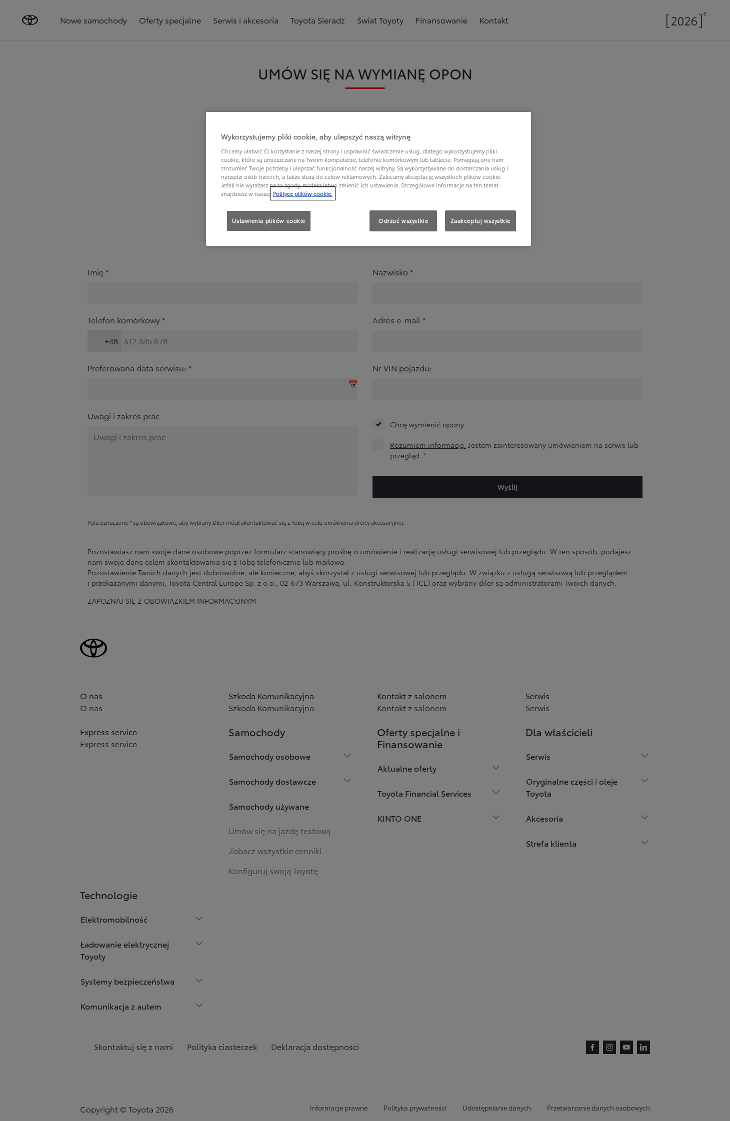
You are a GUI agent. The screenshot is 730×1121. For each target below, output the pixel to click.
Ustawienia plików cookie (269, 220)
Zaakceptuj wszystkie (480, 220)
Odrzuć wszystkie (403, 220)
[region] (368, 179)
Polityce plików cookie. (302, 193)
